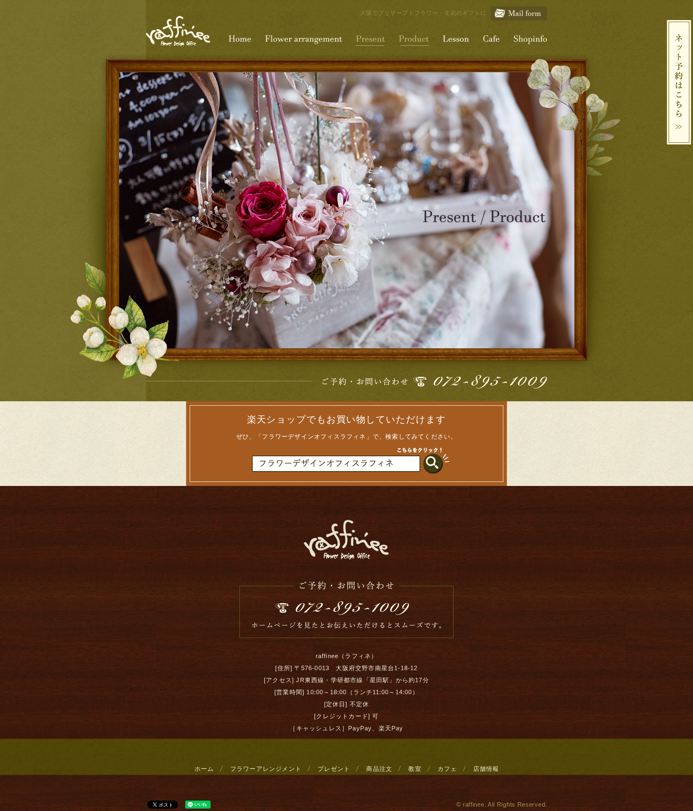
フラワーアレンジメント (266, 768)
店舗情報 (486, 768)
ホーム (204, 768)
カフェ (447, 768)
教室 (414, 768)
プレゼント (334, 768)
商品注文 (379, 768)
